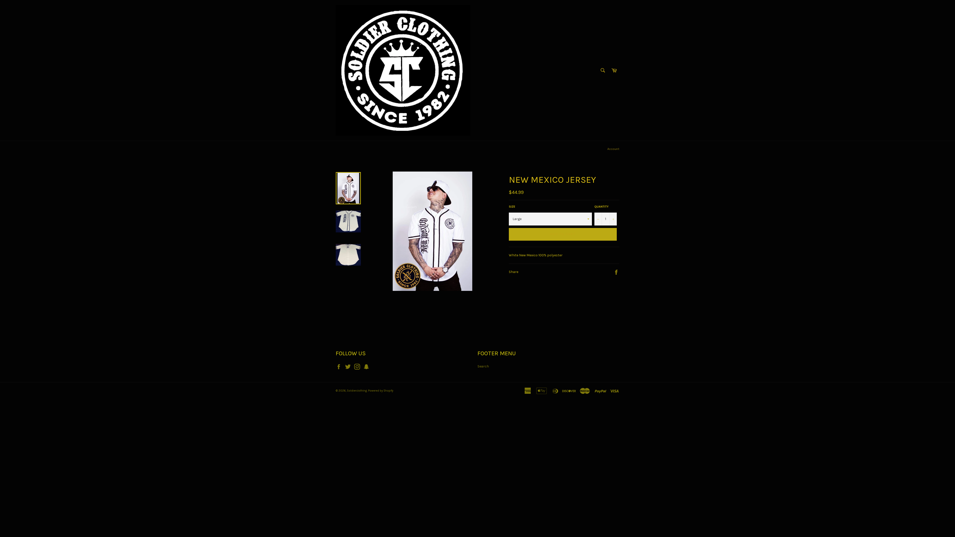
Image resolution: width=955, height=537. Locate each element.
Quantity (601, 206)
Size (512, 206)
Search (483, 366)
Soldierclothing (357, 390)
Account (613, 149)
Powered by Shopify (380, 390)
